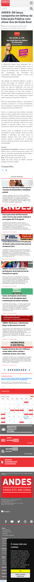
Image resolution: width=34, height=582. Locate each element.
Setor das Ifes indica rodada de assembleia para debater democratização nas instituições (16, 378)
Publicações (5, 533)
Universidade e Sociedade (8, 535)
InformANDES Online (6, 531)
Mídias (4, 557)
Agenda (4, 567)
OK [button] (20, 571)
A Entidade (5, 538)
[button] (2, 386)
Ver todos (30, 442)
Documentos (5, 548)
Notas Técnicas (6, 573)
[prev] (31, 396)
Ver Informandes (28, 453)
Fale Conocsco (6, 576)
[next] (32, 396)
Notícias (4, 570)
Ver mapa (20, 503)
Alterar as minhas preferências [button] (20, 575)
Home (3, 528)
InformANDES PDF (6, 530)
